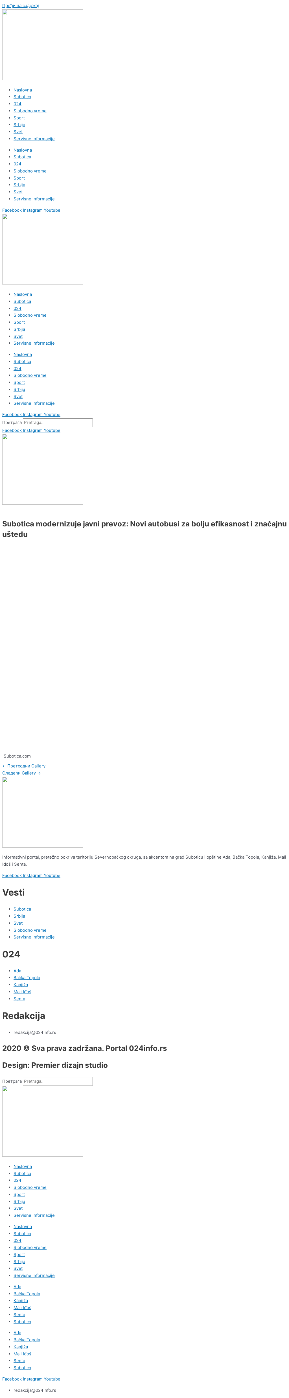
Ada (17, 1286)
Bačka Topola (27, 1293)
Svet (18, 131)
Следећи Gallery (21, 773)
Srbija (19, 124)
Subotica (22, 96)
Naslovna (23, 90)
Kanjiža (21, 1300)
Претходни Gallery (23, 766)
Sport (19, 118)
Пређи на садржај (20, 5)
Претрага (12, 422)
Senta (19, 1314)
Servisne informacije (34, 138)
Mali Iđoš (22, 1307)
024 (17, 103)
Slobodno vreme (30, 110)
